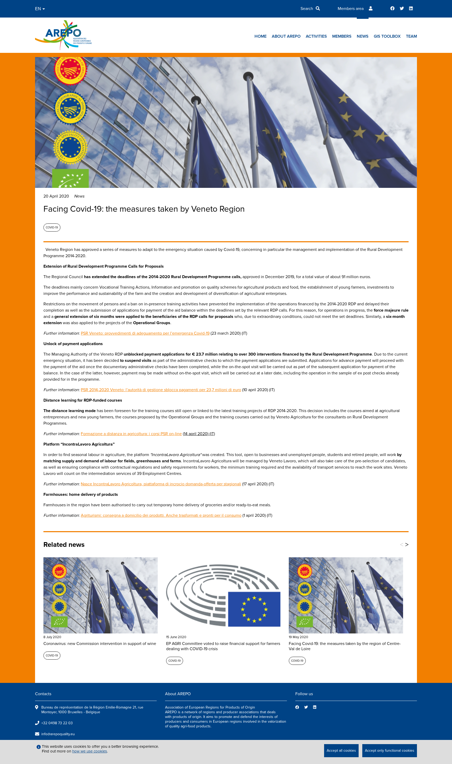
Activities (316, 36)
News (363, 36)
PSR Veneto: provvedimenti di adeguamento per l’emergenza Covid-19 (145, 333)
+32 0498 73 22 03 (57, 723)
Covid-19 (52, 227)
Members (342, 36)
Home (261, 36)
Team (411, 36)
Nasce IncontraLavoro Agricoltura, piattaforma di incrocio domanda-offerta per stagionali (161, 484)
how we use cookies (89, 751)
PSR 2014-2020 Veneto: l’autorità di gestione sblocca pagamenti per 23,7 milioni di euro (161, 389)
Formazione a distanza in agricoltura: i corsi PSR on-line (131, 433)
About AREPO (286, 36)
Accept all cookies (341, 750)
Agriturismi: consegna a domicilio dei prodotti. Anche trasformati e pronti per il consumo (161, 515)
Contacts (43, 693)
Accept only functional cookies (389, 750)
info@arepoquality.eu (58, 734)
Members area (351, 8)
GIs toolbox (387, 36)
